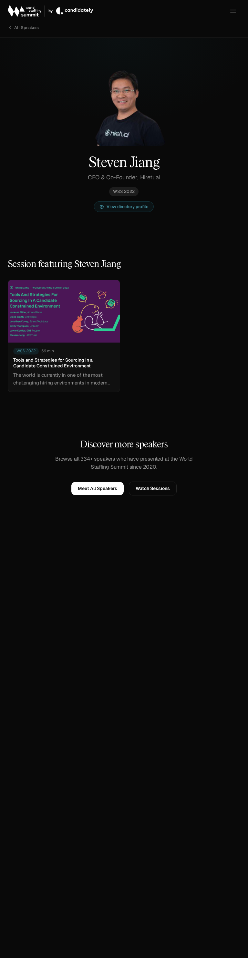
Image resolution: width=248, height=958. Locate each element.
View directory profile (127, 206)
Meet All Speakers (97, 488)
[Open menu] (233, 11)
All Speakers (26, 27)
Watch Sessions (153, 488)
